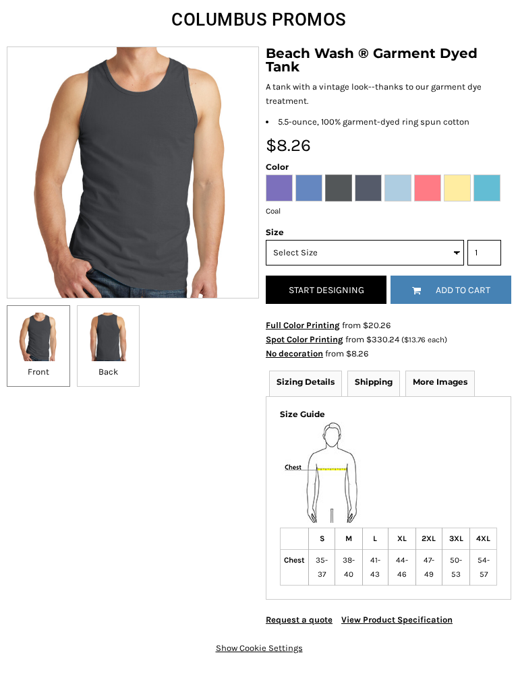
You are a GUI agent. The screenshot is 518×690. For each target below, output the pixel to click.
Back (108, 372)
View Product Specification (397, 620)
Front (38, 372)
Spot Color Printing (304, 339)
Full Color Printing (303, 325)
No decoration (294, 353)
